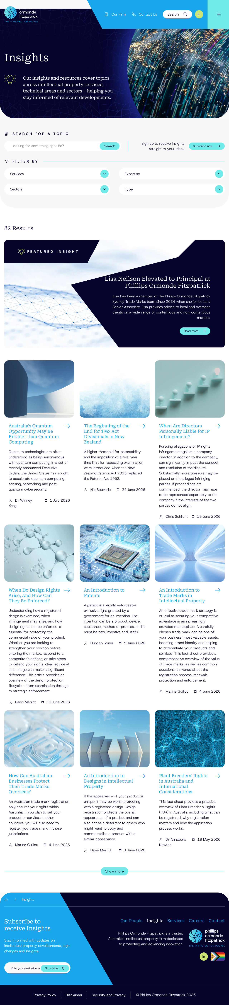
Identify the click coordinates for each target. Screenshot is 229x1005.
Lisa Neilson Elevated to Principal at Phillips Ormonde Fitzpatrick (157, 282)
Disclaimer (73, 995)
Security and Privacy (109, 995)
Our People (131, 920)
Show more (114, 871)
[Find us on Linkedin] (199, 14)
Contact (217, 920)
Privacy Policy (45, 995)
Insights (155, 920)
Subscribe (51, 968)
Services (175, 920)
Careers (196, 920)
